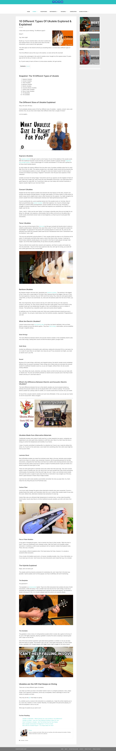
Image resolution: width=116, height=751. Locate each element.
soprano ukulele (25, 159)
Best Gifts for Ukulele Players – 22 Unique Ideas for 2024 (37, 725)
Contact (81, 749)
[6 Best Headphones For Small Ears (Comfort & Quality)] (90, 47)
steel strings (52, 326)
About (66, 749)
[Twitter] (56, 2)
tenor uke (41, 226)
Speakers (63, 11)
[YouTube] (62, 2)
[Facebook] (53, 2)
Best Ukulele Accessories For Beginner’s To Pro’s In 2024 (37, 723)
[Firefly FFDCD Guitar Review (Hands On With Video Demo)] (90, 63)
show (28, 66)
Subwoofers (73, 11)
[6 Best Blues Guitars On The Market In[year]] (90, 30)
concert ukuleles (37, 203)
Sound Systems (83, 11)
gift (30, 697)
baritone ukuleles (52, 292)
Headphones (43, 11)
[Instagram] (59, 2)
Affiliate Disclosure (73, 749)
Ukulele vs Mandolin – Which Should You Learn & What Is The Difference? (42, 718)
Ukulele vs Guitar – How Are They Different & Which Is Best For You (40, 720)
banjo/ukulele (32, 587)
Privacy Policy (88, 749)
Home (28, 11)
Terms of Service (96, 749)
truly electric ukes (39, 324)
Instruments (53, 11)
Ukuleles (22, 740)
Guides (34, 11)
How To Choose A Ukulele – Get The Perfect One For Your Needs (40, 722)
